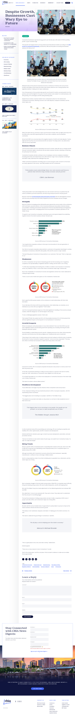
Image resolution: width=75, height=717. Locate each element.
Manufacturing (46, 565)
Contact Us (51, 703)
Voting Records (65, 706)
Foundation (35, 2)
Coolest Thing (59, 2)
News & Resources (20, 2)
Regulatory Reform (26, 566)
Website (23, 610)
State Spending (35, 566)
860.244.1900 (40, 706)
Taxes (52, 566)
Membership (50, 2)
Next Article (66, 570)
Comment (24, 584)
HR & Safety (7, 62)
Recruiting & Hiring (56, 565)
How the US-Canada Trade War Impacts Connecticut (9, 39)
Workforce (6, 75)
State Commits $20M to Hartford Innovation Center (10, 48)
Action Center (65, 703)
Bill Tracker (64, 708)
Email (23, 603)
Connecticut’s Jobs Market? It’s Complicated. (10, 43)
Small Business (7, 73)
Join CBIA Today (37, 688)
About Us (10, 2)
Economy (6, 59)
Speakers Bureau (53, 713)
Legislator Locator (66, 704)
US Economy (58, 566)
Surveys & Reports (45, 566)
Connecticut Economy (27, 565)
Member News (7, 71)
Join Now (67, 2)
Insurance (42, 2)
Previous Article (28, 570)
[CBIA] (5, 3)
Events (28, 2)
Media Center (7, 68)
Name (23, 597)
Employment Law (38, 565)
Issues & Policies (8, 64)
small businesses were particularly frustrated (43, 196)
